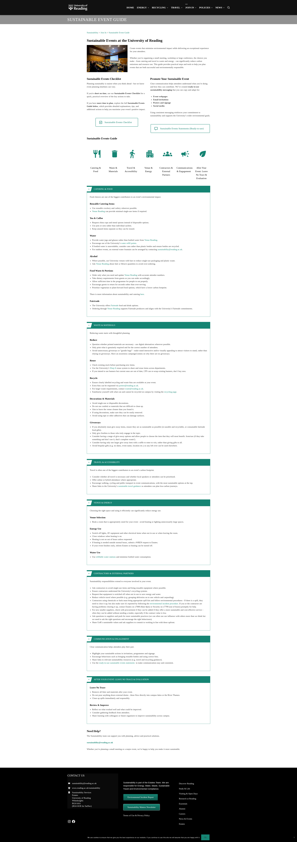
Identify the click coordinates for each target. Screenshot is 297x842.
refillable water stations (106, 557)
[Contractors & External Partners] (167, 154)
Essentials (183, 804)
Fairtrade (114, 305)
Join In (189, 7)
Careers (182, 814)
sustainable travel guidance (129, 486)
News (218, 7)
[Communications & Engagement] (185, 154)
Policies (204, 7)
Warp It (113, 368)
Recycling (159, 7)
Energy (142, 7)
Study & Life (184, 788)
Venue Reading (98, 211)
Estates (182, 824)
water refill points (128, 243)
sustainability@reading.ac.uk (170, 249)
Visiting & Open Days (188, 793)
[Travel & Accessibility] (132, 154)
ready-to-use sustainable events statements (117, 663)
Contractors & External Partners (166, 171)
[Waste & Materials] (114, 154)
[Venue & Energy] (150, 154)
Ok (205, 837)
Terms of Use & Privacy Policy (136, 815)
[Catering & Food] (97, 154)
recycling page (170, 392)
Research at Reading (187, 798)
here (142, 294)
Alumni (182, 809)
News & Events (185, 819)
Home (130, 7)
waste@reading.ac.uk (134, 389)
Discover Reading (186, 783)
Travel (175, 7)
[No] (294, 837)
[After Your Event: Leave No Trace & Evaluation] (202, 154)
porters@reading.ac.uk (128, 385)
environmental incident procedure (164, 603)
